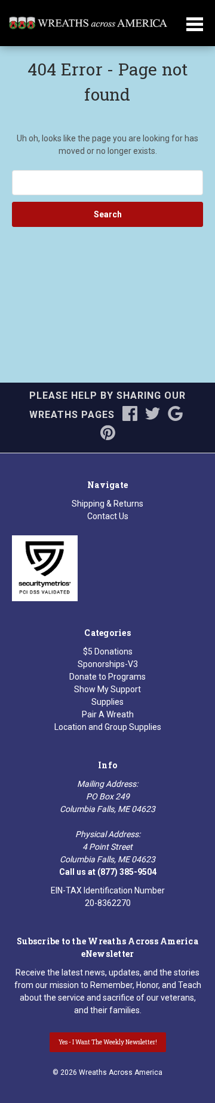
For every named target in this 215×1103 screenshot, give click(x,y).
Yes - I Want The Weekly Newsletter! (108, 1042)
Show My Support (107, 689)
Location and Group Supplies (107, 727)
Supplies (107, 702)
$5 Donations (108, 651)
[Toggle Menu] (194, 32)
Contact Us (107, 516)
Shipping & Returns (107, 503)
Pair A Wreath (108, 714)
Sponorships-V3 (108, 664)
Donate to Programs (107, 676)
